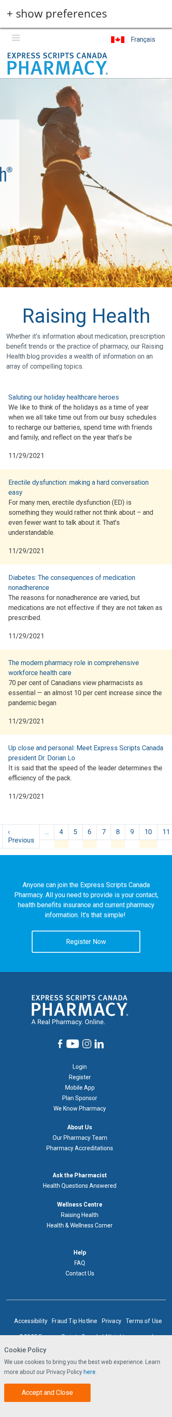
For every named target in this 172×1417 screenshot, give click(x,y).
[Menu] (15, 38)
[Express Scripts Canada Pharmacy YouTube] (72, 1044)
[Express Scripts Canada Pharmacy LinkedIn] (98, 1044)
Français (143, 39)
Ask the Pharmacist (80, 1175)
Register (80, 1077)
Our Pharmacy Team (80, 1137)
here (89, 1372)
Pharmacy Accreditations (79, 1148)
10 (148, 832)
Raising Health (80, 1215)
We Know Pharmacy (79, 1108)
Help (79, 1252)
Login (80, 1066)
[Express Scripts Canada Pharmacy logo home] (58, 63)
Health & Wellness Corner (80, 1225)
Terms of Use (144, 1321)
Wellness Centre (79, 1204)
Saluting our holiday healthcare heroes (63, 397)
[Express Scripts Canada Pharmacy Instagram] (86, 1044)
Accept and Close (47, 1393)
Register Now (86, 942)
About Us (79, 1127)
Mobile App (80, 1087)
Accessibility (31, 1321)
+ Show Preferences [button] (57, 13)
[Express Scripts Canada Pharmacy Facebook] (59, 1044)
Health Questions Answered (79, 1185)
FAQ (79, 1263)
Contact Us (80, 1273)
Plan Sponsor (79, 1098)
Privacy (111, 1321)
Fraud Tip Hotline (74, 1321)
